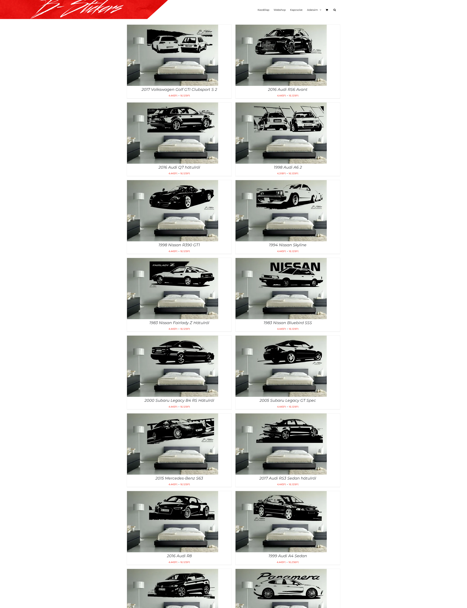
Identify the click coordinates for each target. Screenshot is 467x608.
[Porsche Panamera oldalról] (281, 571)
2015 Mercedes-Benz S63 (179, 478)
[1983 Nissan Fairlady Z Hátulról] (172, 260)
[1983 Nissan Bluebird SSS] (281, 260)
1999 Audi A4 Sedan (288, 556)
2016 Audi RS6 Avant (288, 89)
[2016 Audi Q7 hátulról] (172, 105)
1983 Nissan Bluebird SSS (288, 322)
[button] (334, 9)
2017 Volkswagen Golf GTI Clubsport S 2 (179, 89)
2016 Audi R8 (179, 556)
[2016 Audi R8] (172, 493)
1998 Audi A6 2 (288, 167)
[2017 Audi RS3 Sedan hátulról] (281, 416)
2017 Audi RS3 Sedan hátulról (287, 478)
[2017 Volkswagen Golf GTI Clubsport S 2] (172, 27)
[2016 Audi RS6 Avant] (281, 27)
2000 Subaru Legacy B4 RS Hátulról (179, 400)
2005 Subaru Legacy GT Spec (288, 400)
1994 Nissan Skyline (287, 245)
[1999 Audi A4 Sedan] (281, 493)
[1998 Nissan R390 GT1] (172, 182)
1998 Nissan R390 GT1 (179, 245)
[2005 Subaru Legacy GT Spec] (281, 338)
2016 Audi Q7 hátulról (179, 167)
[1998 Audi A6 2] (281, 105)
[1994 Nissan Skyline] (281, 182)
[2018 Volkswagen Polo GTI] (172, 571)
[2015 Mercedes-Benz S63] (172, 416)
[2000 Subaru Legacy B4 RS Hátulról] (172, 338)
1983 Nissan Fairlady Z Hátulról (179, 322)
